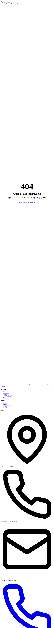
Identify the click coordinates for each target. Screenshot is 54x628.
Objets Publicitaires (7, 396)
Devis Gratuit (19, 3)
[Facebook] (1, 386)
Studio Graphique (7, 405)
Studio (11, 3)
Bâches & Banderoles (7, 395)
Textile (4, 397)
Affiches (5, 394)
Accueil (2, 3)
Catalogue (5, 404)
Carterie (4, 391)
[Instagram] (2, 386)
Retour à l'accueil (23, 202)
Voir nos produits (31, 202)
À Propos (15, 3)
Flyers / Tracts (6, 393)
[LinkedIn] (4, 386)
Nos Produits (6, 3)
